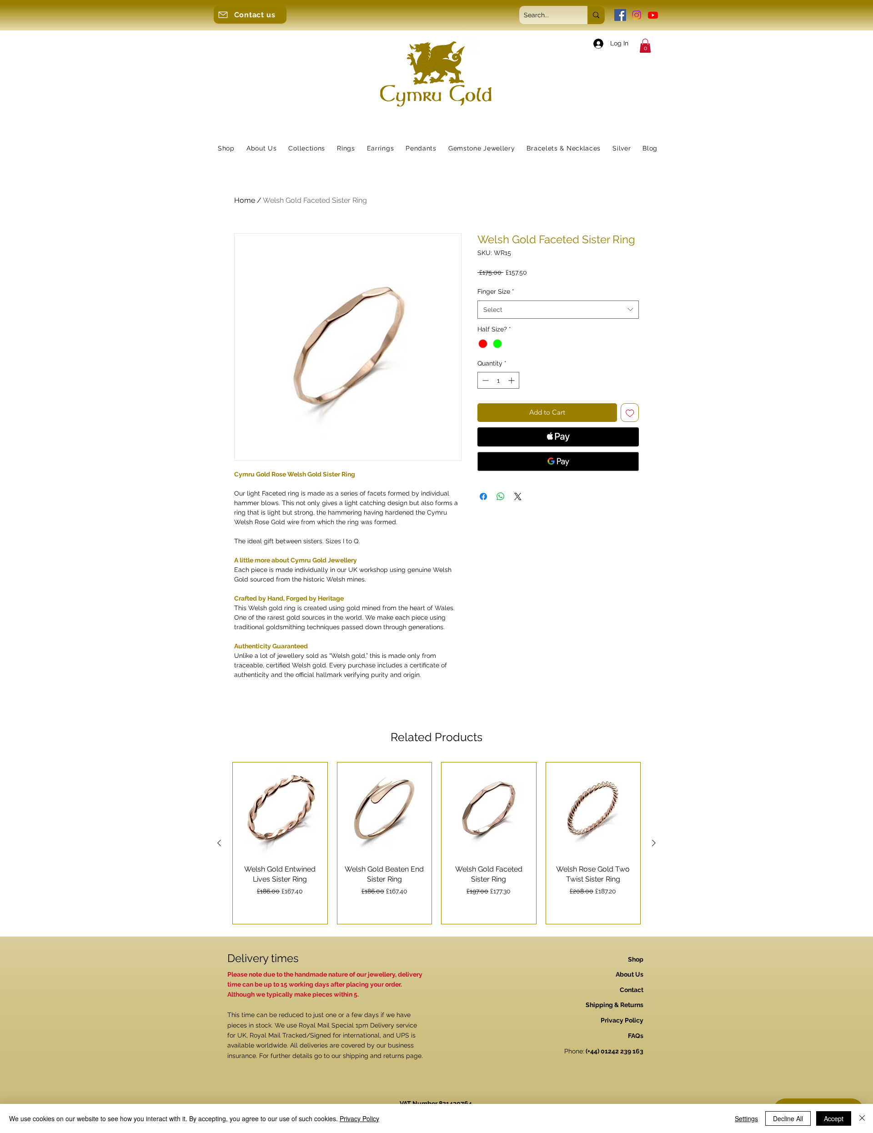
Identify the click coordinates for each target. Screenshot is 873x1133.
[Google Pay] (558, 461)
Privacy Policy (359, 1118)
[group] (436, 843)
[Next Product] (653, 842)
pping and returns (377, 1055)
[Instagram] (636, 15)
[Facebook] (620, 15)
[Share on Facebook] (483, 496)
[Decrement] (484, 380)
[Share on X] (517, 496)
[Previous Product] (219, 842)
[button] (645, 46)
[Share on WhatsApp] (500, 496)
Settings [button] (746, 1118)
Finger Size (495, 291)
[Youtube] (653, 15)
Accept (833, 1118)
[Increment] (512, 380)
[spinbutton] (498, 380)
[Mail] (223, 14)
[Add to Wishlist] (630, 412)
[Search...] (596, 15)
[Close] (862, 1118)
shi (347, 1055)
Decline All (788, 1118)
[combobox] (558, 310)
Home (244, 200)
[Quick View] (280, 809)
